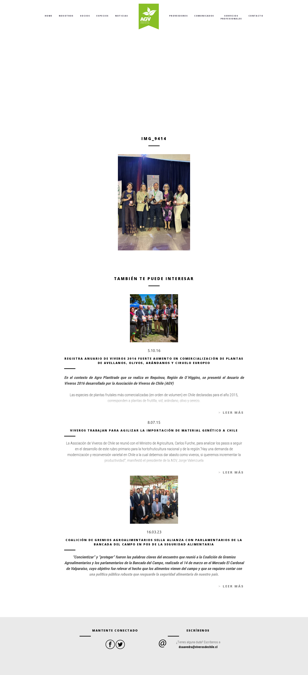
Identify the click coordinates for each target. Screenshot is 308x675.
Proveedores (178, 15)
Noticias (121, 15)
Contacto (255, 15)
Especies (102, 15)
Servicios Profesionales (231, 17)
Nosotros (66, 15)
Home (48, 15)
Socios (85, 15)
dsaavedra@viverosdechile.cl (198, 647)
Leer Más (233, 412)
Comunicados (204, 15)
